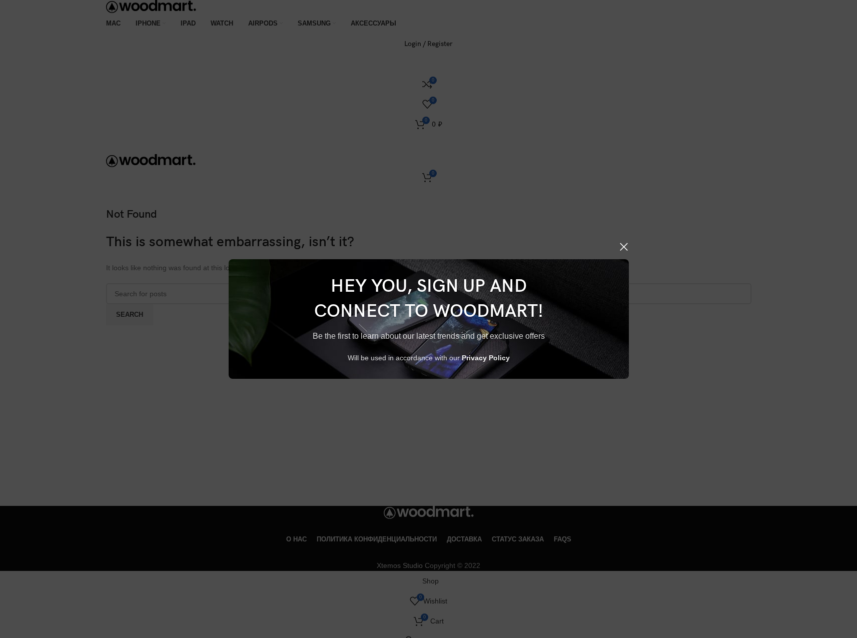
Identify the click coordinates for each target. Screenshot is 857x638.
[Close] (623, 246)
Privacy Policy (486, 358)
